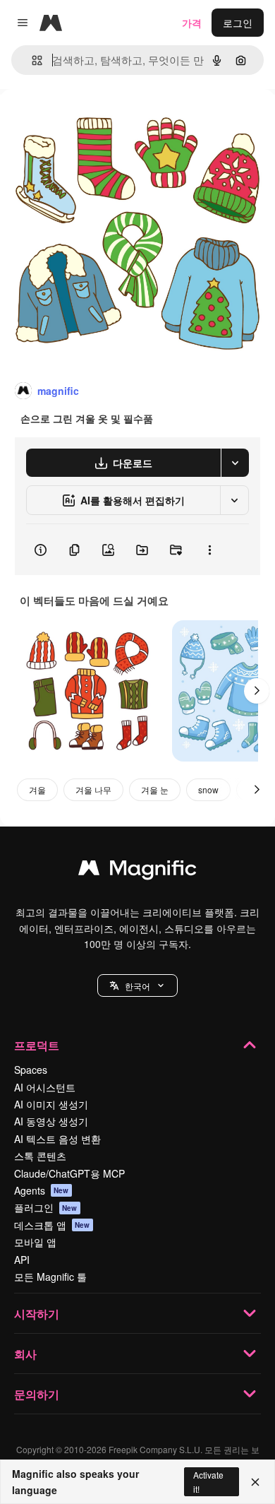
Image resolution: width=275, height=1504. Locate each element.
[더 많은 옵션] (209, 549)
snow (208, 789)
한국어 (137, 986)
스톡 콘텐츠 (40, 1156)
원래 (81, 121)
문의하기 (36, 1394)
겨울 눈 (155, 789)
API (22, 1260)
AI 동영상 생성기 (51, 1121)
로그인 (237, 23)
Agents (41, 1190)
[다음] (256, 691)
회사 (25, 1354)
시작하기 (36, 1313)
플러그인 (46, 1207)
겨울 (37, 789)
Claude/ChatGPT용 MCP (69, 1173)
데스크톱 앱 (52, 1225)
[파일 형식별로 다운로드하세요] (235, 463)
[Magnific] (137, 871)
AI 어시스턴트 (44, 1087)
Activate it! (208, 1481)
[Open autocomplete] (31, 60)
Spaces (30, 1069)
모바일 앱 (35, 1242)
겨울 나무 (93, 789)
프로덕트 (36, 1045)
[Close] (255, 1482)
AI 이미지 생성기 (51, 1104)
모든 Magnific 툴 (50, 1276)
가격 (192, 23)
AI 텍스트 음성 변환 (57, 1139)
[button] (137, 985)
